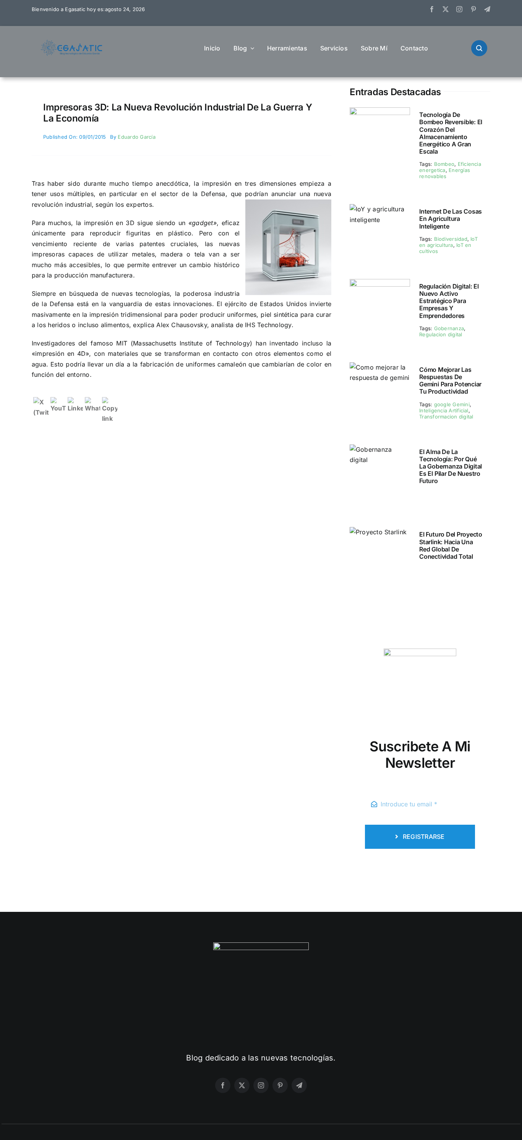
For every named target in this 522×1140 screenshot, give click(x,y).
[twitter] (446, 9)
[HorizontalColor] (72, 43)
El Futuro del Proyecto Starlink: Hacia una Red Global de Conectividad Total (450, 545)
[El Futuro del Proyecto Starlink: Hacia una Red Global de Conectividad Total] (378, 532)
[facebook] (432, 9)
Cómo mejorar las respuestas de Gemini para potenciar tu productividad (450, 381)
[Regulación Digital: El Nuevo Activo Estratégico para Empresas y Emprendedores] (380, 284)
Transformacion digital (446, 417)
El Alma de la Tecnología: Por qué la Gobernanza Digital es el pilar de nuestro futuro (450, 466)
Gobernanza (449, 328)
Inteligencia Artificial (444, 410)
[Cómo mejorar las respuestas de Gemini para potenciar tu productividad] (380, 367)
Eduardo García (136, 137)
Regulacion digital (440, 334)
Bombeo (444, 164)
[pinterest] (473, 9)
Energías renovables (444, 173)
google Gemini (452, 404)
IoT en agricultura (448, 242)
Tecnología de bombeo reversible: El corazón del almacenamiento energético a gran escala (450, 133)
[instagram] (459, 9)
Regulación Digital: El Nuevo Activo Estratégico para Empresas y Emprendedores (449, 300)
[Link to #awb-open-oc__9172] (479, 48)
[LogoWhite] (261, 945)
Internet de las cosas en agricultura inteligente (450, 219)
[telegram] (487, 9)
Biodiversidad (450, 239)
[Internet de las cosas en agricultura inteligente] (380, 209)
